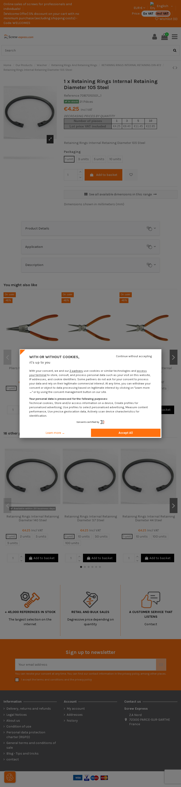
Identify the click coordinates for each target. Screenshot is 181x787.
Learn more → (55, 433)
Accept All (126, 433)
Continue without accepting (134, 356)
